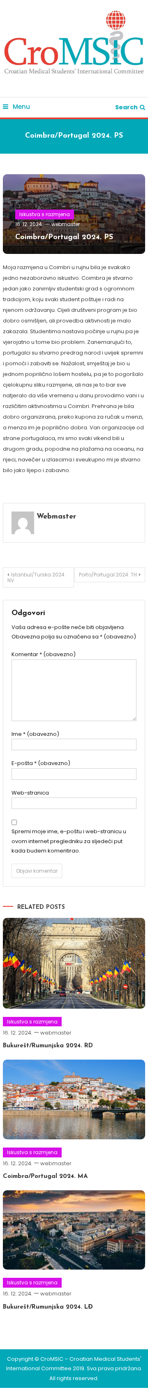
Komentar (44, 654)
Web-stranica (30, 793)
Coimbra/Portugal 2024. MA (45, 1176)
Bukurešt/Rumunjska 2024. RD (48, 1046)
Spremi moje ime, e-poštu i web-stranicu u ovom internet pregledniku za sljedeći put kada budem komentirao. (69, 841)
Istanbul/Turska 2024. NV (36, 577)
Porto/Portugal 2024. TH (108, 574)
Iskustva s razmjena (44, 214)
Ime (35, 734)
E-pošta (41, 763)
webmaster (65, 224)
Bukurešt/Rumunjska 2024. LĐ (48, 1307)
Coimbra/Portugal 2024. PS (64, 237)
